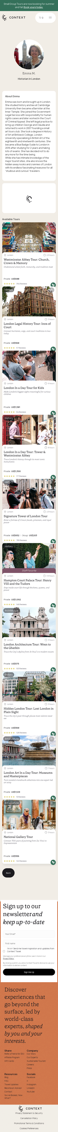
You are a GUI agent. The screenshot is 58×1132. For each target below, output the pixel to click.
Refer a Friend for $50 (14, 1053)
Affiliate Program (12, 1057)
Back (8, 873)
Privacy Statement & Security (29, 1113)
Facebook (31, 1077)
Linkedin (31, 1088)
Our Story (31, 1053)
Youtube (31, 1091)
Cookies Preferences (29, 1128)
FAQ (6, 1080)
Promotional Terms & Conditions (29, 1123)
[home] (15, 20)
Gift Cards (9, 1060)
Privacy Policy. (8, 958)
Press (29, 1068)
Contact (8, 1091)
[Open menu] (50, 17)
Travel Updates (11, 1084)
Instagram (31, 1084)
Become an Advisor (13, 1088)
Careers (30, 1064)
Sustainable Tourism (36, 1060)
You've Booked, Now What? (13, 1096)
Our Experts (32, 1057)
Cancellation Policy (29, 1118)
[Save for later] (51, 225)
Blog (6, 1077)
